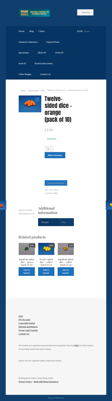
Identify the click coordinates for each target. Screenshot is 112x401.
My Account (24, 319)
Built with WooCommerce (46, 381)
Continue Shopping (55, 183)
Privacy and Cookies (28, 330)
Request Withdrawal (56, 398)
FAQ (21, 316)
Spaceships (24, 52)
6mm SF (22, 63)
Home (21, 31)
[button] (37, 99)
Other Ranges (25, 74)
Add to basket (55, 155)
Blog (31, 31)
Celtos (42, 31)
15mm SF (59, 52)
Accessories (33, 90)
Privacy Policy (25, 381)
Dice (43, 90)
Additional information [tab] (27, 212)
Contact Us (45, 74)
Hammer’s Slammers (28, 42)
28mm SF (42, 52)
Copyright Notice (27, 323)
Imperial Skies (53, 42)
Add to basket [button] (26, 271)
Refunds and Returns (28, 326)
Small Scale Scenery (44, 63)
